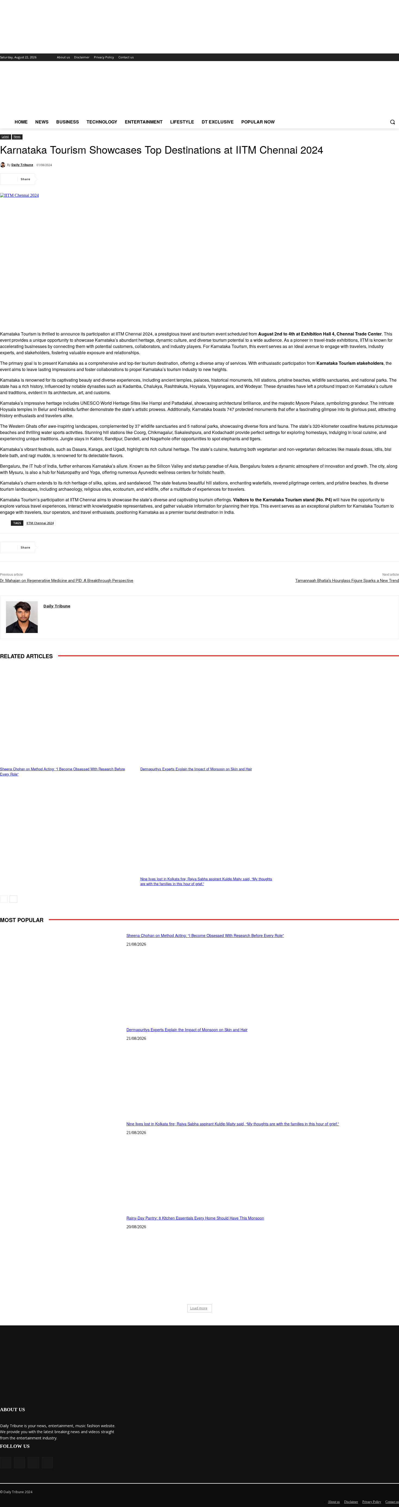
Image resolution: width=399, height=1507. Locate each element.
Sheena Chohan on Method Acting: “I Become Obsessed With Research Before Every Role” (62, 771)
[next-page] (13, 899)
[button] (392, 121)
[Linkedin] (108, 179)
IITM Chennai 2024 (40, 523)
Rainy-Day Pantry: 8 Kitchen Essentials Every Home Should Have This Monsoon (195, 1218)
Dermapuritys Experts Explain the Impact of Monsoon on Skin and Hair (196, 768)
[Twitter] (396, 57)
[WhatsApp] (89, 179)
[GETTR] (381, 57)
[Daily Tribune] (3, 164)
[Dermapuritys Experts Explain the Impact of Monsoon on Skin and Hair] (207, 712)
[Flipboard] (373, 57)
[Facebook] (50, 179)
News (17, 136)
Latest (5, 136)
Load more (198, 1308)
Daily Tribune (22, 165)
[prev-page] (4, 899)
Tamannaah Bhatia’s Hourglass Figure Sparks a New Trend (347, 580)
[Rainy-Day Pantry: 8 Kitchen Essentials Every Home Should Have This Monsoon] (61, 1255)
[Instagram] (388, 57)
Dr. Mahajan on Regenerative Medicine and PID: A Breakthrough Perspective (66, 580)
